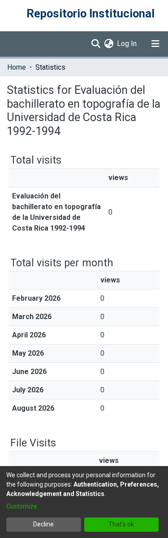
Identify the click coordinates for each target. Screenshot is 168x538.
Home (16, 67)
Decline (43, 524)
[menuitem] (108, 43)
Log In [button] (127, 43)
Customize (21, 506)
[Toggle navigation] (155, 44)
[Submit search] (95, 43)
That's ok (121, 524)
